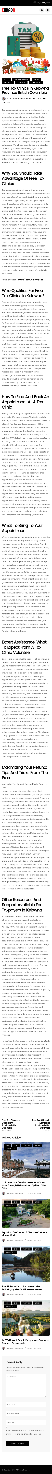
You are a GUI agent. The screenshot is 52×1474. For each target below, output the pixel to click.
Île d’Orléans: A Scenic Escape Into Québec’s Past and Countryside (25, 1342)
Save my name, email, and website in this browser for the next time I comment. (25, 1432)
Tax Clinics (35, 83)
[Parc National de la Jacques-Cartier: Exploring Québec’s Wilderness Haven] (26, 1264)
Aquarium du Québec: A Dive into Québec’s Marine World (24, 1234)
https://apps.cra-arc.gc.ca (30, 279)
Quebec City (10, 1148)
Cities (36, 79)
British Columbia (21, 79)
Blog (6, 79)
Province (21, 83)
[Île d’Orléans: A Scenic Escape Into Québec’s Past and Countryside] (26, 1318)
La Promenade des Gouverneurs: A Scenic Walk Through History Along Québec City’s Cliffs (24, 1185)
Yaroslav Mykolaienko (15, 98)
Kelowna (7, 83)
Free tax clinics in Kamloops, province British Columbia (41, 1125)
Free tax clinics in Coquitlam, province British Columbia (11, 1125)
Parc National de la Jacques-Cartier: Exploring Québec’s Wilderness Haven (22, 1288)
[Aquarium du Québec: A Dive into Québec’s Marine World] (26, 1213)
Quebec (37, 1145)
